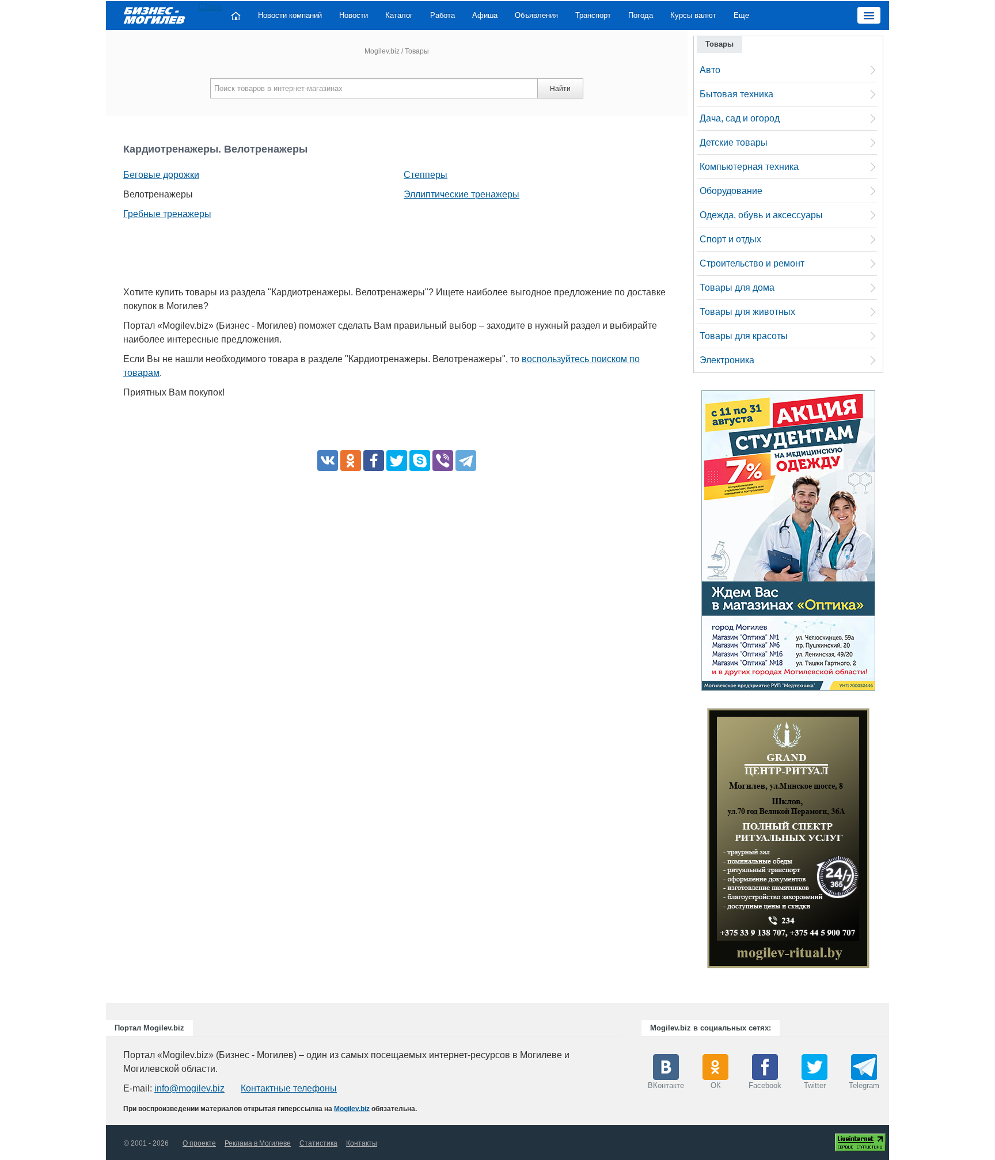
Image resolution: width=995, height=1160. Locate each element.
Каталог (399, 15)
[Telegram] (465, 460)
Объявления (536, 15)
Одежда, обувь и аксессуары (761, 215)
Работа (442, 15)
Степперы (425, 175)
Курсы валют (693, 15)
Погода (640, 15)
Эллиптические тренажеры (461, 194)
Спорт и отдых (730, 239)
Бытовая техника (736, 94)
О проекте (199, 1143)
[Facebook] (373, 460)
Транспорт (593, 15)
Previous (695, 841)
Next (881, 841)
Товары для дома (737, 287)
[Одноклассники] (350, 460)
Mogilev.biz (382, 51)
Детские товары (734, 142)
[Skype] (419, 460)
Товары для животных (747, 312)
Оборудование (731, 191)
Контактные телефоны (289, 1088)
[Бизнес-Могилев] (155, 15)
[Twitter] (396, 460)
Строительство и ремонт (752, 263)
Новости (353, 15)
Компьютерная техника (749, 167)
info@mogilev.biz (189, 1088)
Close (210, 7)
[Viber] (442, 460)
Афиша (485, 15)
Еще (741, 15)
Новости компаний (290, 15)
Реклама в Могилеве (258, 1143)
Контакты (361, 1143)
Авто (710, 70)
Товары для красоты (744, 336)
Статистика (318, 1143)
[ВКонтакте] (327, 460)
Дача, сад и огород (740, 118)
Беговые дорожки (161, 175)
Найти (560, 89)
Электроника (727, 360)
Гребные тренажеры (167, 214)
